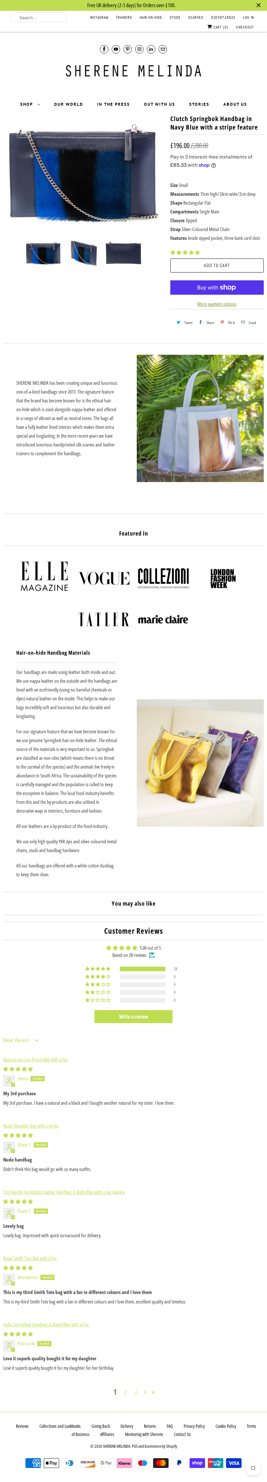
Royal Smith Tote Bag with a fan (30, 1258)
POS (135, 1446)
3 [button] (136, 1392)
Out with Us (159, 104)
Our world (68, 104)
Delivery (126, 1426)
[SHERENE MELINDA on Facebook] (104, 49)
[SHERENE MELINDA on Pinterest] (127, 49)
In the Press (113, 104)
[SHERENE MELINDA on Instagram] (139, 49)
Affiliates (107, 1434)
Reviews (22, 1426)
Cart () (220, 27)
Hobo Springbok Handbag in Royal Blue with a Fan (46, 1324)
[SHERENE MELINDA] (133, 73)
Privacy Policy (194, 1426)
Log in (248, 17)
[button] (185, 252)
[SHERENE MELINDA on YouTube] (116, 49)
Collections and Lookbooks (60, 1426)
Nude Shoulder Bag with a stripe (30, 1125)
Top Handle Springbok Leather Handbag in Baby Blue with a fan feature (64, 1192)
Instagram (99, 17)
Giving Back (100, 1426)
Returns (150, 1426)
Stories (199, 104)
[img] (18, 1069)
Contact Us (182, 1434)
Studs (175, 17)
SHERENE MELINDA (116, 1446)
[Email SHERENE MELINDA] (163, 49)
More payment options (216, 304)
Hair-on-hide (151, 17)
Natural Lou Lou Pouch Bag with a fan (35, 1059)
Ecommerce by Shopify (161, 1446)
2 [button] (125, 1392)
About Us (235, 104)
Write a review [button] (133, 1016)
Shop (27, 104)
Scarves (196, 17)
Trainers (124, 17)
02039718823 (223, 17)
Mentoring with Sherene (144, 1434)
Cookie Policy (226, 1426)
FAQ (170, 1426)
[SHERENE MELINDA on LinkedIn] (151, 49)
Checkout (245, 27)
